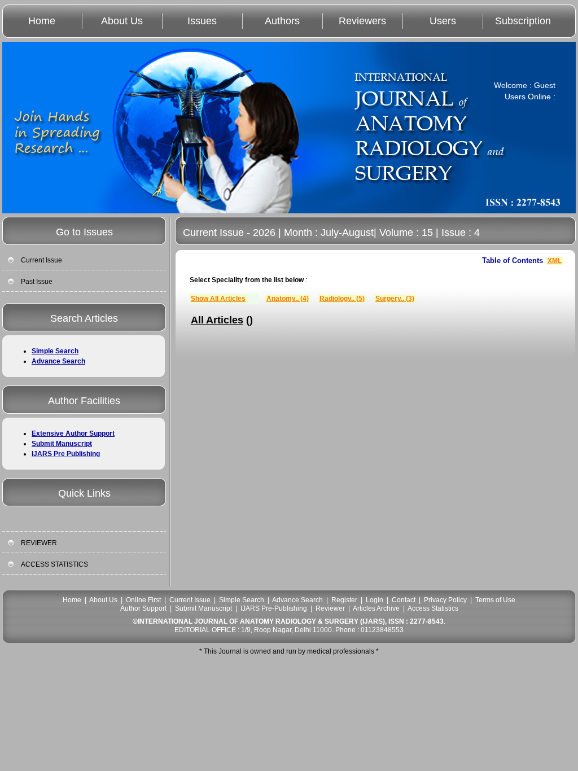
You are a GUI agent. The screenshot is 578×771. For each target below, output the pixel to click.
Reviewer (330, 608)
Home (41, 21)
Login (374, 600)
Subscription (523, 21)
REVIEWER (39, 543)
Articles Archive (376, 608)
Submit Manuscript (62, 444)
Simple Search (55, 351)
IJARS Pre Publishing (66, 454)
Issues (202, 21)
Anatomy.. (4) (287, 299)
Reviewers (362, 21)
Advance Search (58, 361)
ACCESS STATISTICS (54, 564)
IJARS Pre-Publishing (273, 608)
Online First (143, 600)
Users (443, 21)
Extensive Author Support (73, 433)
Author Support (143, 608)
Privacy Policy (445, 600)
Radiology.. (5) (342, 299)
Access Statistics (433, 608)
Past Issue (36, 282)
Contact (403, 600)
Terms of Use (495, 600)
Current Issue (41, 260)
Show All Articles (218, 299)
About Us (122, 21)
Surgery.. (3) (394, 299)
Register (344, 600)
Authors (282, 21)
